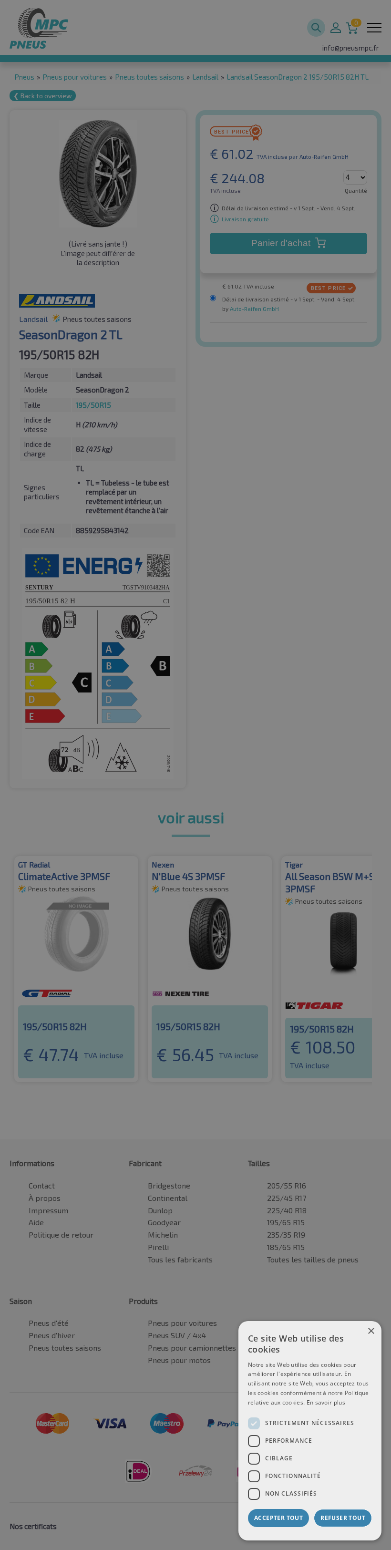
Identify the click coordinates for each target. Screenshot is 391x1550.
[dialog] (309, 1430)
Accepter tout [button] (278, 1518)
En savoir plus (326, 1402)
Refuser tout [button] (342, 1518)
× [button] (370, 1331)
